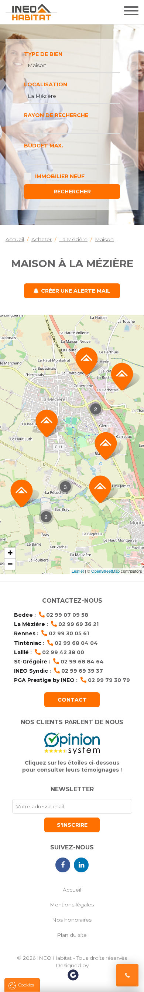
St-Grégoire (30, 661)
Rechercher (72, 191)
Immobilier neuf (60, 176)
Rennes (24, 633)
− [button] (10, 564)
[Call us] (127, 975)
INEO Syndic (31, 671)
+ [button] (10, 552)
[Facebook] (62, 865)
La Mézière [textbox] (42, 96)
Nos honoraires (72, 919)
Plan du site (72, 935)
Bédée (23, 615)
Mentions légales (72, 904)
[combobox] (72, 65)
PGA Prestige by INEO (44, 680)
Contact (72, 699)
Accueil (72, 889)
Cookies (26, 985)
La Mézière (29, 624)
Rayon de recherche (56, 115)
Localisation (45, 84)
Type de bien (43, 54)
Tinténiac (27, 643)
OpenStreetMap (105, 571)
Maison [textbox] (37, 65)
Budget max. (43, 145)
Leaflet (78, 571)
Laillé (21, 652)
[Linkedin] (81, 865)
